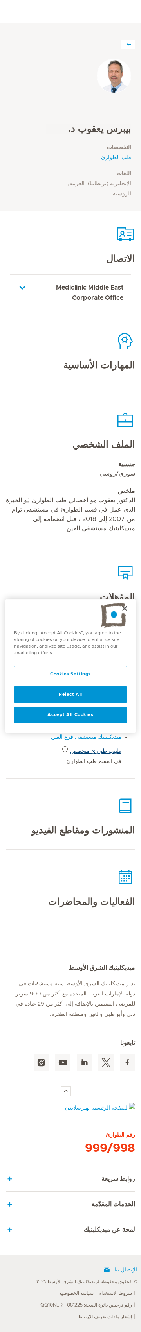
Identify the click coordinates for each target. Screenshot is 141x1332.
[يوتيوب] (62, 1062)
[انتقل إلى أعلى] (65, 1091)
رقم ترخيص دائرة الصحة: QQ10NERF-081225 (86, 1305)
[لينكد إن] (84, 1062)
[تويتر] (106, 1062)
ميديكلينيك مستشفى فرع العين (86, 737)
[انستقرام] (41, 1062)
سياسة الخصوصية (76, 1293)
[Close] (124, 608)
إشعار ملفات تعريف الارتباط (105, 1316)
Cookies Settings (70, 674)
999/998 (110, 1148)
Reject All (70, 694)
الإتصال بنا (125, 1270)
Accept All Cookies (70, 715)
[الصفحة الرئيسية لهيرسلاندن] (70, 1110)
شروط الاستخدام (115, 1293)
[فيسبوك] (127, 1062)
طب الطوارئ (116, 157)
